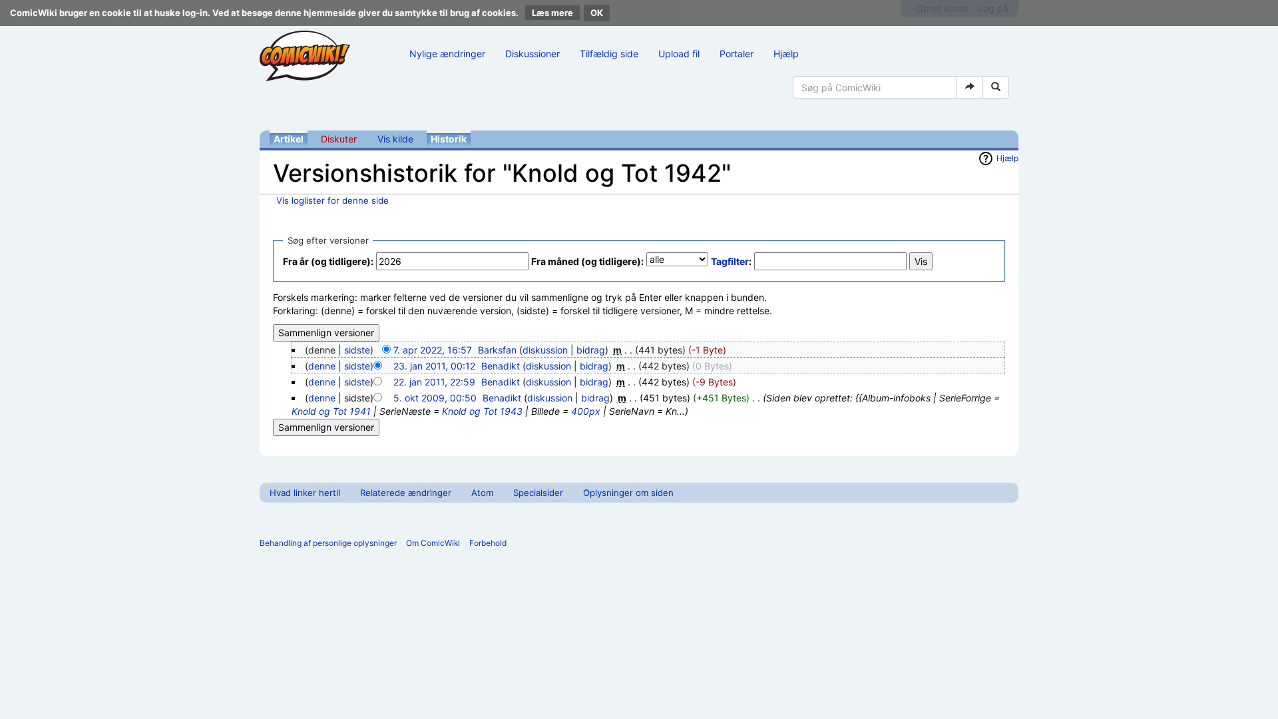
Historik (449, 138)
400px (585, 411)
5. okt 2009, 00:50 (435, 397)
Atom (482, 492)
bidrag (590, 350)
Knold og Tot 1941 (331, 411)
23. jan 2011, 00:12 (434, 365)
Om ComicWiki (433, 543)
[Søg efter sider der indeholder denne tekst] (995, 87)
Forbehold (488, 543)
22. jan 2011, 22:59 (434, 381)
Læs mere (552, 12)
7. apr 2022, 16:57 (432, 350)
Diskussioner (532, 53)
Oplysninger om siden (628, 492)
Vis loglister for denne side (332, 200)
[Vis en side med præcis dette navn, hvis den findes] (970, 87)
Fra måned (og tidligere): (587, 261)
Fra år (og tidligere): (328, 261)
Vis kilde (395, 138)
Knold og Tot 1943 (482, 411)
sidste (357, 350)
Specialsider (538, 492)
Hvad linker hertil (305, 492)
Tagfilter (730, 261)
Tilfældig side (609, 53)
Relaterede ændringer (405, 492)
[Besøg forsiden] (305, 56)
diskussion (545, 350)
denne (321, 365)
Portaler (736, 53)
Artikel (289, 138)
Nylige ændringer (447, 53)
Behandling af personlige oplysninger (328, 543)
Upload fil (679, 53)
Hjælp (786, 53)
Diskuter (339, 138)
